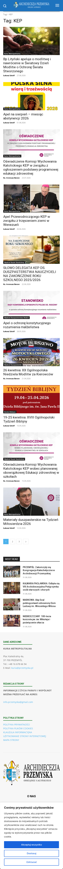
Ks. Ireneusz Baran (11, 178)
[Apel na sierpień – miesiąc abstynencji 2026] (31, 96)
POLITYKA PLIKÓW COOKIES (18, 728)
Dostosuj (31, 853)
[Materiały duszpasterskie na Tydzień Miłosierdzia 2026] (31, 502)
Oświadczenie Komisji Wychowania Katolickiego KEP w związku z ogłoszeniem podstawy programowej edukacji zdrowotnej (30, 167)
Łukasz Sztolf (9, 75)
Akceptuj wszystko (31, 844)
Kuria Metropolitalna (12, 53)
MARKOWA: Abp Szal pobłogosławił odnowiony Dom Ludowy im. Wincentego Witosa (39, 603)
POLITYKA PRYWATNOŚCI (16, 724)
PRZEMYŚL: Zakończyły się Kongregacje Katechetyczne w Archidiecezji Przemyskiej (39, 570)
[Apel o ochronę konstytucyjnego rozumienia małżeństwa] (31, 305)
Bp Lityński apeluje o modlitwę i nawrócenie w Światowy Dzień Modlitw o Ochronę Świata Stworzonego (27, 65)
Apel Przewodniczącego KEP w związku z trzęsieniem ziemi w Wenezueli (26, 221)
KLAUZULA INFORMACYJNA (17, 732)
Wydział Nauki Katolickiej (14, 262)
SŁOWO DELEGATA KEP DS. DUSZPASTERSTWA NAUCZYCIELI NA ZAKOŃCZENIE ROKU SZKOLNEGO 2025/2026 (29, 274)
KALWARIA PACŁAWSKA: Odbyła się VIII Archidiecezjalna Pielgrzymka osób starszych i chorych (41, 586)
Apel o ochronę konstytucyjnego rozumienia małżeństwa (27, 325)
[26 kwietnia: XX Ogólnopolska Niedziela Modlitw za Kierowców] (31, 352)
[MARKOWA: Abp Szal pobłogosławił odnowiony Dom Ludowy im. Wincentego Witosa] (11, 604)
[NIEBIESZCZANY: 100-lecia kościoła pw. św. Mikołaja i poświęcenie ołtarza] (11, 621)
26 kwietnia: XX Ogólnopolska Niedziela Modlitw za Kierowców (28, 372)
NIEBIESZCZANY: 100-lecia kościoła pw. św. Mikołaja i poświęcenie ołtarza (37, 619)
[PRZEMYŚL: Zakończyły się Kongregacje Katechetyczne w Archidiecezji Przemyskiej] (11, 572)
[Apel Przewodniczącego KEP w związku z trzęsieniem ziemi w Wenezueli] (31, 198)
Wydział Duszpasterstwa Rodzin (16, 317)
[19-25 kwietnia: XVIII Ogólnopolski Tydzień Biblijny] (31, 399)
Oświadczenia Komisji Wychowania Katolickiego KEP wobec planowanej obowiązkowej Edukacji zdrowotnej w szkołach (31, 471)
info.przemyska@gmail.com (18, 702)
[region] (31, 835)
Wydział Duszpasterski (13, 365)
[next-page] (26, 541)
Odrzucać (31, 862)
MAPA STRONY (11, 740)
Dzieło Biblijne (10, 412)
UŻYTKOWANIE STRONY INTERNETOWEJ (24, 736)
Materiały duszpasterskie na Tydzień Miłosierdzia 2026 (30, 522)
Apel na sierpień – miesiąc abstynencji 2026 (23, 116)
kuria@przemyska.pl (22, 667)
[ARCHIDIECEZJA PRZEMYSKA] (31, 5)
